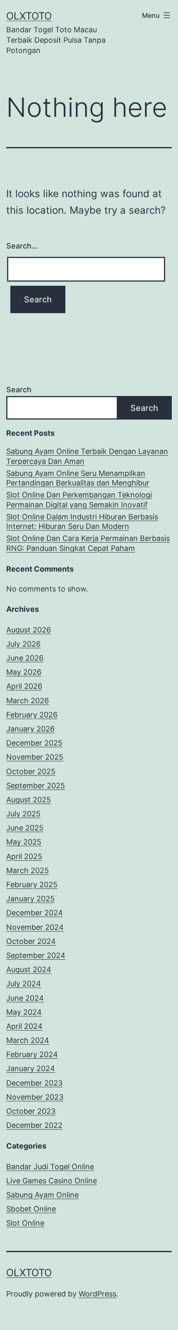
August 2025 (28, 799)
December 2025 (34, 743)
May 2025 (23, 842)
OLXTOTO (29, 16)
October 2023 (30, 1111)
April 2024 (24, 1026)
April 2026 (24, 686)
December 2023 (34, 1083)
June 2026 (24, 658)
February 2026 (32, 714)
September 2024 (35, 955)
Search (18, 389)
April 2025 (24, 856)
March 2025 (27, 870)
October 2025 (30, 771)
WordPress (97, 1293)
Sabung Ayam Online (42, 1194)
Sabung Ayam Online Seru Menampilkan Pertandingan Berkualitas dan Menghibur (77, 478)
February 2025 (32, 884)
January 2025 (30, 898)
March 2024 (27, 1040)
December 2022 (34, 1125)
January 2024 (30, 1068)
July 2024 (23, 983)
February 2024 (32, 1054)
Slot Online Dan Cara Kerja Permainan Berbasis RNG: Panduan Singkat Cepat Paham (88, 543)
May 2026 (23, 672)
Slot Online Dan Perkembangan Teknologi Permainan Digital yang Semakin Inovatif (79, 499)
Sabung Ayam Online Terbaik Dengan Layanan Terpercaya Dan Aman (87, 456)
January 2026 (30, 728)
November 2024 (35, 927)
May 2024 (24, 1012)
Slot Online (25, 1223)
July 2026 (23, 644)
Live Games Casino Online (51, 1180)
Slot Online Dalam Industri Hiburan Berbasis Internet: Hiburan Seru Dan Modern (82, 521)
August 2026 (28, 629)
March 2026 (27, 700)
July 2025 (23, 813)
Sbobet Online (31, 1208)
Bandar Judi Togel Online (50, 1166)
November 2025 (34, 757)
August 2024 (28, 969)
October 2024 (31, 941)
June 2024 (25, 998)
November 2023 (34, 1097)
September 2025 (35, 785)
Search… (22, 245)
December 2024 (34, 912)
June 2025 (24, 827)
